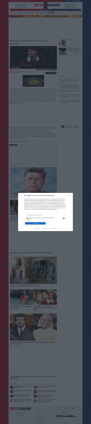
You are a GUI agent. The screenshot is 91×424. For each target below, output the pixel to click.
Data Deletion (37, 228)
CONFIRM (35, 223)
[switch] (63, 218)
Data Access (45, 228)
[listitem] (45, 215)
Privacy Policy (53, 228)
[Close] (70, 195)
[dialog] (45, 212)
